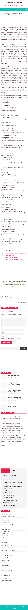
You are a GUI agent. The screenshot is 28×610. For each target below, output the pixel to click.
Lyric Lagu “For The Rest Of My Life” (12, 259)
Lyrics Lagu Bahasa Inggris (8, 557)
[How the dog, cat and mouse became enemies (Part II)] (4, 400)
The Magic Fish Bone (8, 495)
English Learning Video (7, 547)
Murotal (3, 568)
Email (2, 332)
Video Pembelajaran (6, 580)
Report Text (4, 535)
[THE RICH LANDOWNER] (4, 378)
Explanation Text (5, 522)
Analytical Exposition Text (7, 516)
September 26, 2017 (7, 16)
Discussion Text (5, 520)
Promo (3, 573)
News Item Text (5, 529)
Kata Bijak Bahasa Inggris (7, 555)
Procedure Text (5, 531)
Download (4, 542)
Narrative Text (5, 527)
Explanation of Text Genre (8, 550)
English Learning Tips (6, 545)
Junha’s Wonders (7, 502)
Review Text (4, 538)
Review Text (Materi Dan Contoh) (14, 433)
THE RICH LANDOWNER (14, 375)
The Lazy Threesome (8, 497)
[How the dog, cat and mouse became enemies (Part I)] (4, 393)
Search (3, 346)
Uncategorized (5, 578)
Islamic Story (4, 552)
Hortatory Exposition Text (8, 525)
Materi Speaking (5, 565)
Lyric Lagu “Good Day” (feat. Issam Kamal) (14, 253)
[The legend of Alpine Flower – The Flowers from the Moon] (4, 386)
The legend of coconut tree (10, 500)
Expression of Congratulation (12, 423)
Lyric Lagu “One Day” (8, 255)
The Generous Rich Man (9, 505)
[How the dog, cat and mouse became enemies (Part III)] (4, 408)
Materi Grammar (5, 560)
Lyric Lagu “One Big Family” (10, 257)
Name (2, 328)
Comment (3, 317)
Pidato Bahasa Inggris (7, 570)
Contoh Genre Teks (6, 514)
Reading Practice (5, 575)
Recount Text (4, 533)
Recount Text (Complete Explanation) (15, 416)
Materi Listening (5, 563)
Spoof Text (4, 540)
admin (15, 16)
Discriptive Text (5, 518)
